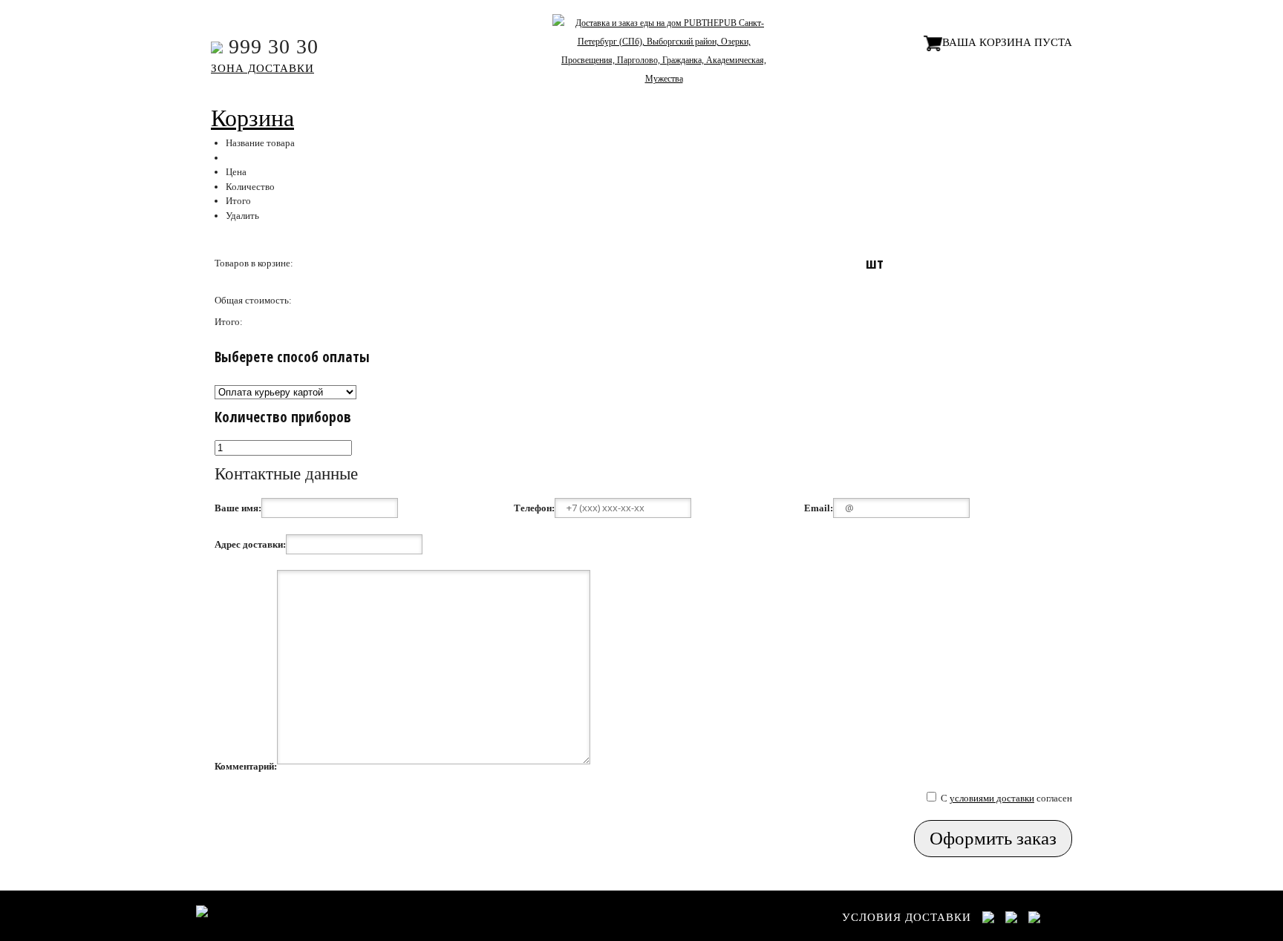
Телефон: (534, 508)
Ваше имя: (238, 508)
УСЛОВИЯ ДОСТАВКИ (906, 917)
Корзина (252, 118)
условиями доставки (992, 798)
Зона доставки (262, 68)
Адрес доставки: (250, 544)
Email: (818, 508)
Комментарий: (246, 766)
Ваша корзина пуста (1007, 42)
